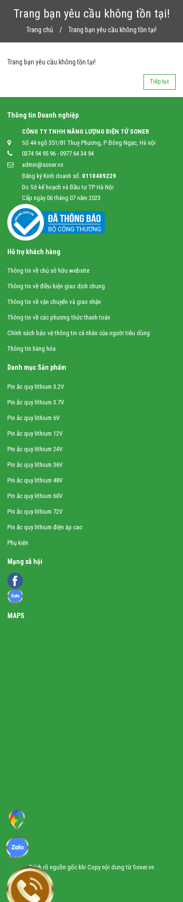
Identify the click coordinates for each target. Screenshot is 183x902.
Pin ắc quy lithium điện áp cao (44, 527)
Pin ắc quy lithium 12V (34, 433)
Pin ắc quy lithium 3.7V (35, 402)
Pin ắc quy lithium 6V (33, 417)
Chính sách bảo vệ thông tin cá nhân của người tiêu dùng (78, 333)
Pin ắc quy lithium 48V (34, 480)
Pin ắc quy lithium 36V (34, 464)
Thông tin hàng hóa (31, 348)
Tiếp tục (159, 81)
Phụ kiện (17, 542)
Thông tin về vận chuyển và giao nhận (54, 301)
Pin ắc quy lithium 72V (34, 511)
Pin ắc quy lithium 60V (34, 496)
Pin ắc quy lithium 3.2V (35, 386)
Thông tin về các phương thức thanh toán (58, 317)
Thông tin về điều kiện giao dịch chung (56, 286)
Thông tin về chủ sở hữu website (48, 270)
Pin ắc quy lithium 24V (34, 449)
